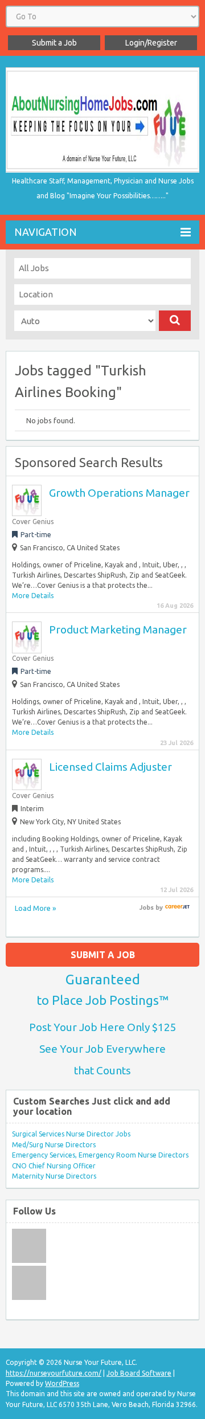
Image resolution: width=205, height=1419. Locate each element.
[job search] (177, 907)
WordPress (62, 1383)
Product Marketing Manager (118, 629)
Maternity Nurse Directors (54, 1176)
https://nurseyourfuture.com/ (53, 1373)
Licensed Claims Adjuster (110, 766)
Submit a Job (54, 42)
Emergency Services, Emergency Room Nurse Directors (100, 1155)
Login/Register (151, 42)
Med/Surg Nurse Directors (54, 1144)
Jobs (147, 907)
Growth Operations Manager (119, 492)
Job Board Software (138, 1373)
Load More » (35, 908)
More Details (33, 595)
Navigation (45, 232)
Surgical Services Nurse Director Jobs (71, 1134)
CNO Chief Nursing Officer (54, 1165)
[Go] (175, 320)
